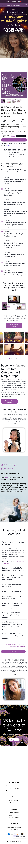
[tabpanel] (14, 343)
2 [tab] (11, 358)
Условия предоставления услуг (14, 786)
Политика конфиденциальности (14, 790)
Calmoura (19, 841)
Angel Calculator (14, 812)
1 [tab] (9, 358)
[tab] (14, 543)
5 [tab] (18, 358)
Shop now (14, 740)
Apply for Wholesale (14, 815)
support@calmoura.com (14, 827)
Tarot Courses (14, 803)
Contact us (13, 651)
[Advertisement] (14, 763)
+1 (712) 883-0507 (14, 829)
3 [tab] (14, 358)
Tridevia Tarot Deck (14, 800)
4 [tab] (16, 358)
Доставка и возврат (14, 788)
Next (25, 84)
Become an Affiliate (14, 817)
